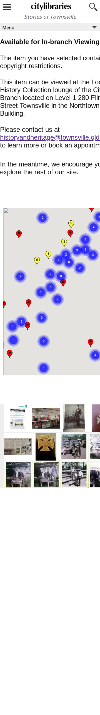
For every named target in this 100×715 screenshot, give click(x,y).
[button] (51, 280)
